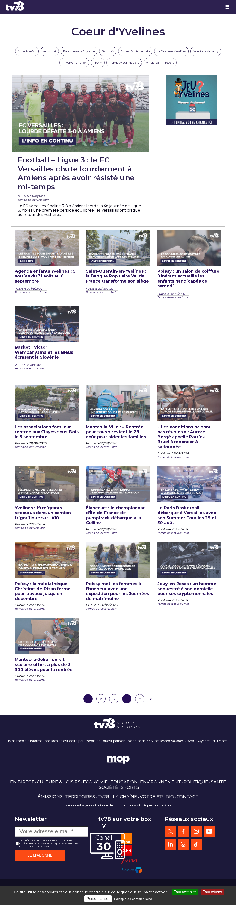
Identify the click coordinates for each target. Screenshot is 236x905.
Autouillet (49, 51)
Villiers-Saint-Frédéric (160, 62)
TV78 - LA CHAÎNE (117, 796)
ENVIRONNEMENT (160, 781)
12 (140, 699)
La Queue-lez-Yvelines (171, 51)
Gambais (108, 51)
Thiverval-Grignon (74, 62)
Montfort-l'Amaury (205, 51)
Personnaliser (98, 899)
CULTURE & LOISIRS (58, 781)
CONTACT (187, 796)
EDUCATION (124, 781)
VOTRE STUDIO (157, 796)
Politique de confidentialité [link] (133, 899)
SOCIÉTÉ (108, 787)
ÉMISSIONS (50, 796)
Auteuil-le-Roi (27, 51)
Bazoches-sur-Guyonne (79, 51)
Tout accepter (185, 892)
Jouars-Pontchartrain (135, 51)
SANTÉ (218, 781)
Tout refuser (212, 892)
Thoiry (98, 62)
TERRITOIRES (80, 796)
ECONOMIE (95, 781)
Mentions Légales (78, 805)
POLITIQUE (195, 781)
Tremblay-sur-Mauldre (124, 62)
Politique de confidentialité (115, 805)
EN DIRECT (22, 781)
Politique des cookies (155, 805)
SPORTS (130, 787)
